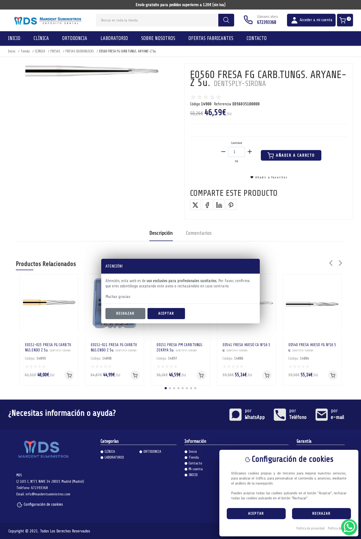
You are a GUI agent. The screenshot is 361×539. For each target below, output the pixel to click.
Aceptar (166, 313)
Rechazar (125, 313)
